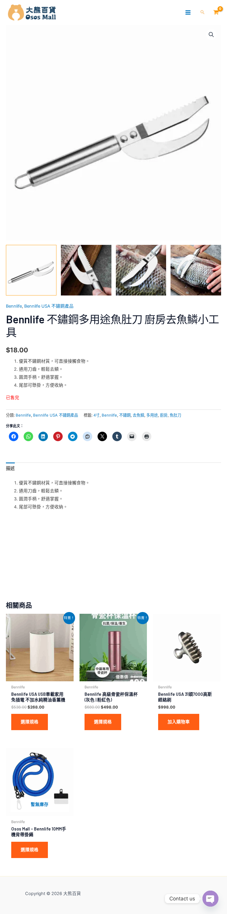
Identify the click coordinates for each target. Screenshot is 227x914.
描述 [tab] (10, 468)
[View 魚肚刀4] (31, 270)
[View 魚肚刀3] (196, 270)
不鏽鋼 (125, 415)
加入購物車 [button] (179, 722)
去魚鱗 (138, 415)
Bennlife (14, 306)
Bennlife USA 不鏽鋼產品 (49, 306)
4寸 (96, 415)
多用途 (152, 415)
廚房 (164, 415)
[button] (202, 12)
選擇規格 (29, 722)
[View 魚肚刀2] (141, 270)
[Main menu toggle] (188, 12)
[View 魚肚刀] (86, 270)
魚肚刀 (175, 415)
